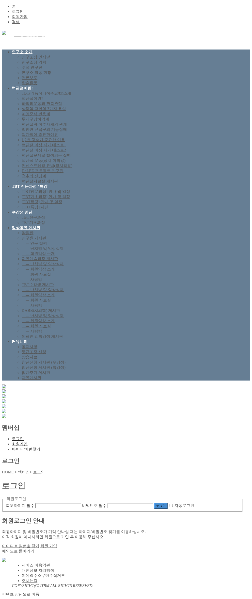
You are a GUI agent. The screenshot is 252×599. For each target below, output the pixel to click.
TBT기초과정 (33, 222)
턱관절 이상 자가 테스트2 (44, 150)
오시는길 (29, 581)
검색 (16, 22)
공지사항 (29, 347)
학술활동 (29, 83)
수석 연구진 (32, 67)
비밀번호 (94, 505)
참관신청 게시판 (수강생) (43, 362)
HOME (8, 472)
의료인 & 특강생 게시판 (42, 336)
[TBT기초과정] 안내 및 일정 (46, 197)
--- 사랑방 (32, 279)
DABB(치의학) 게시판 (41, 310)
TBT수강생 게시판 (38, 285)
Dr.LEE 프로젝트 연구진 (42, 171)
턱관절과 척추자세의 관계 (44, 124)
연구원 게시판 (34, 238)
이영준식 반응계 (36, 114)
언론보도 (29, 78)
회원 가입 (48, 546)
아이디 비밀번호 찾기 (20, 546)
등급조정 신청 (34, 352)
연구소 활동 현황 (36, 72)
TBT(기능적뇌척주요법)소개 (46, 93)
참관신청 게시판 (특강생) (43, 367)
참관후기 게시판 (36, 372)
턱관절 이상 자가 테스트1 (44, 145)
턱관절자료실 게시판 (40, 181)
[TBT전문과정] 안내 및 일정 (46, 191)
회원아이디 (20, 505)
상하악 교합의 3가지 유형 (44, 109)
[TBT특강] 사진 (35, 207)
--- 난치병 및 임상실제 (43, 248)
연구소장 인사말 (36, 57)
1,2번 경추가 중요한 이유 (43, 140)
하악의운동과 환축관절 (42, 103)
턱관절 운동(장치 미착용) (43, 160)
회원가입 (20, 17)
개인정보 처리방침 (38, 570)
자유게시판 (31, 378)
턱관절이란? (32, 98)
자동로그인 (184, 505)
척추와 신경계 (34, 176)
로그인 (18, 11)
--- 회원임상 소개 (38, 253)
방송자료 (29, 357)
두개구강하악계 (35, 119)
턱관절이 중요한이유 (40, 135)
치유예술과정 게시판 (40, 259)
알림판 (27, 233)
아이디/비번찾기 (26, 449)
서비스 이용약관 (36, 565)
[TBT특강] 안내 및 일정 (42, 202)
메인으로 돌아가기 (18, 551)
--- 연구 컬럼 (34, 243)
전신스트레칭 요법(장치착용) (47, 166)
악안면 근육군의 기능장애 (44, 129)
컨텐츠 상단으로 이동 (20, 594)
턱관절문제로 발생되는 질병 (46, 155)
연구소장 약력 (34, 62)
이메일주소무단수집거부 (43, 575)
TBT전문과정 (33, 217)
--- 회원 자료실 (36, 274)
